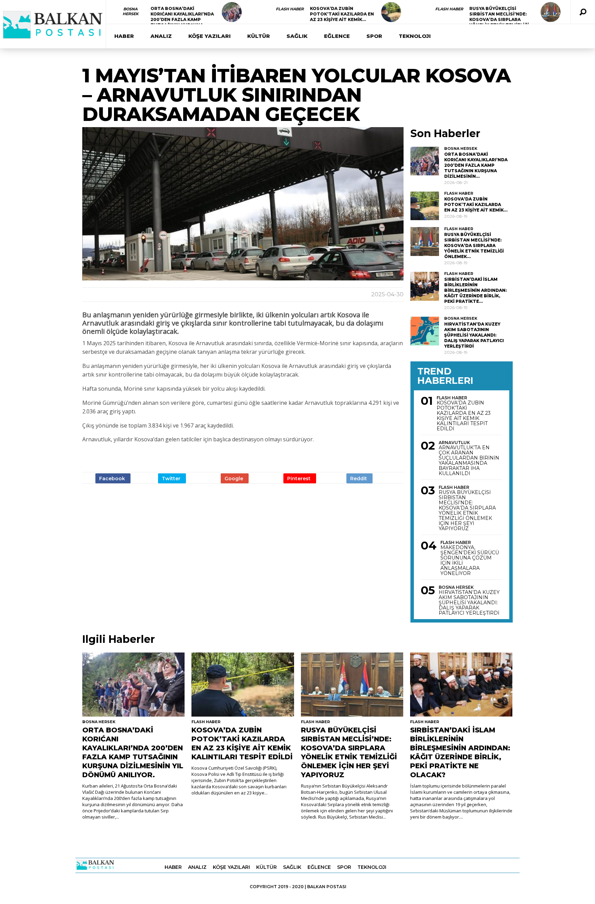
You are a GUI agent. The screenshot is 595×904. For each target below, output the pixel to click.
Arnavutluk (454, 442)
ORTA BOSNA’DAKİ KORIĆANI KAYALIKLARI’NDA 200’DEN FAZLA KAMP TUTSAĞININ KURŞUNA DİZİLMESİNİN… (182, 19)
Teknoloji (415, 36)
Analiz (161, 36)
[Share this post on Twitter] (172, 478)
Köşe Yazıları (209, 36)
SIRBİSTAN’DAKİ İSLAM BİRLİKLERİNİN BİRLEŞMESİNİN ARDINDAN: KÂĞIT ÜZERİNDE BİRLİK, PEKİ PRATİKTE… (475, 290)
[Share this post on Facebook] (113, 478)
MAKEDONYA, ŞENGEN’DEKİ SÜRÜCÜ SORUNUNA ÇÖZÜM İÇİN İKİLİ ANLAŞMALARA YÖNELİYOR (469, 560)
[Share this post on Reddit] (359, 478)
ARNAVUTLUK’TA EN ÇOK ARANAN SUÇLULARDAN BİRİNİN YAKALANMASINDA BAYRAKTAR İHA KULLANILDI (469, 460)
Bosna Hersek (130, 11)
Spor (374, 36)
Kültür (258, 36)
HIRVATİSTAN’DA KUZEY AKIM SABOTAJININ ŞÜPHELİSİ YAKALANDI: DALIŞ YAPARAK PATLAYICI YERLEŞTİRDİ (474, 335)
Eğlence (337, 36)
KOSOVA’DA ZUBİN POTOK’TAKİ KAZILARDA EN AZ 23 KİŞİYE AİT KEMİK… (342, 14)
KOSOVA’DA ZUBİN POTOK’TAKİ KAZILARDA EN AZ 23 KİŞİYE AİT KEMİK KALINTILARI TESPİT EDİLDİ (464, 415)
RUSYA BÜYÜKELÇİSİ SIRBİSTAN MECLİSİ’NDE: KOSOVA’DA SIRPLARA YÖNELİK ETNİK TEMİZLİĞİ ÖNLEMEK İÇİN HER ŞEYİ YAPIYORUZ (467, 510)
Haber (124, 36)
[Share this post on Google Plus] (235, 478)
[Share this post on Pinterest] (299, 478)
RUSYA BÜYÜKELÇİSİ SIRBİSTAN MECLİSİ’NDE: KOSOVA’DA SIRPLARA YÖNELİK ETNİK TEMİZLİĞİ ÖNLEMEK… (499, 19)
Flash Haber (290, 9)
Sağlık (296, 36)
